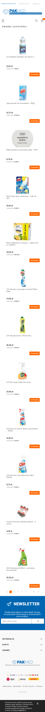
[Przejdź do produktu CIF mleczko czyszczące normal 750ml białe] (22, 278)
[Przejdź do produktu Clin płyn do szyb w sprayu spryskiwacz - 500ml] (22, 417)
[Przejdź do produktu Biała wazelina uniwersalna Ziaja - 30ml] (22, 138)
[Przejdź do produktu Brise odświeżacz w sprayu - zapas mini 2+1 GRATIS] (22, 231)
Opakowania (7, 686)
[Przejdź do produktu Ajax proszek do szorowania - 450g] (22, 92)
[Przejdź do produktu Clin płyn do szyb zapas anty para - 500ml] (22, 464)
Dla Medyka (17, 686)
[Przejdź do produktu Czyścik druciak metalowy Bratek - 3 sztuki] (22, 510)
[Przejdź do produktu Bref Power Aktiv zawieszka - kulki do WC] (22, 185)
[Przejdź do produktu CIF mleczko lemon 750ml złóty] (22, 324)
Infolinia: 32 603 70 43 (9, 4)
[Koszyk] (42, 21)
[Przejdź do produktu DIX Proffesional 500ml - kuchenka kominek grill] (22, 557)
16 (34, 592)
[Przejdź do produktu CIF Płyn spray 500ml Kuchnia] (22, 371)
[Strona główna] (22, 11)
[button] (3, 20)
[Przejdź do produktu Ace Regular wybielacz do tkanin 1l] (22, 45)
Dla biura (39, 686)
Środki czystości (28, 686)
